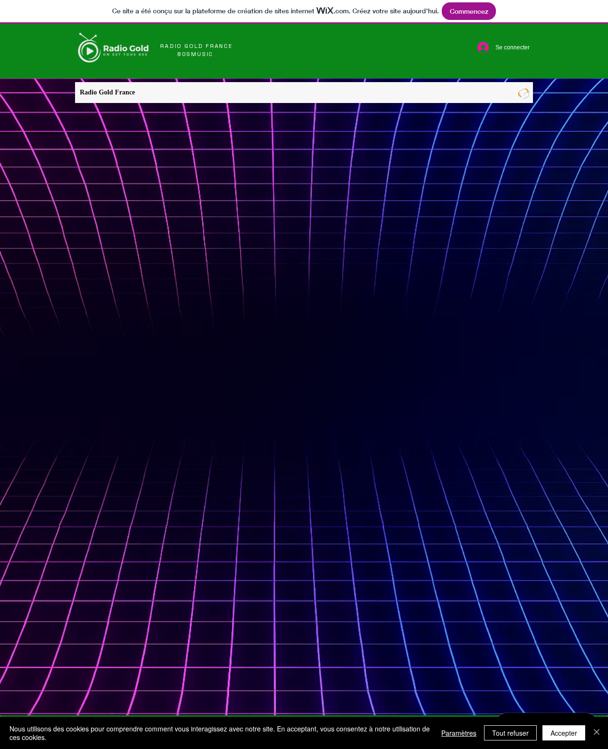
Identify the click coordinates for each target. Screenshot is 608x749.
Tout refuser (510, 733)
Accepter (564, 733)
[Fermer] (596, 732)
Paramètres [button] (458, 733)
